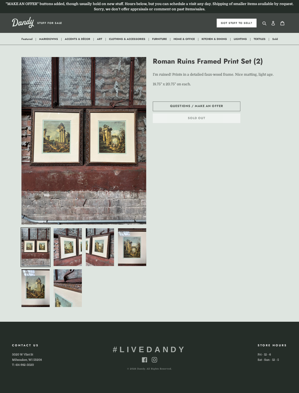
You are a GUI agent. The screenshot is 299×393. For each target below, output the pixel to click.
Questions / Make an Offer (196, 106)
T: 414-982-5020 (23, 364)
